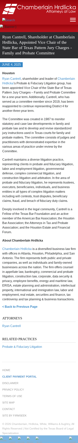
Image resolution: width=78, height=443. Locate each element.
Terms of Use (12, 396)
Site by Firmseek (14, 415)
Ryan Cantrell (11, 326)
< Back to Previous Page (19, 306)
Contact (8, 409)
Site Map (8, 402)
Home (6, 370)
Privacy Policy (13, 389)
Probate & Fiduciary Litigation (22, 346)
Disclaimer (10, 383)
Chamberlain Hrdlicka (17, 248)
